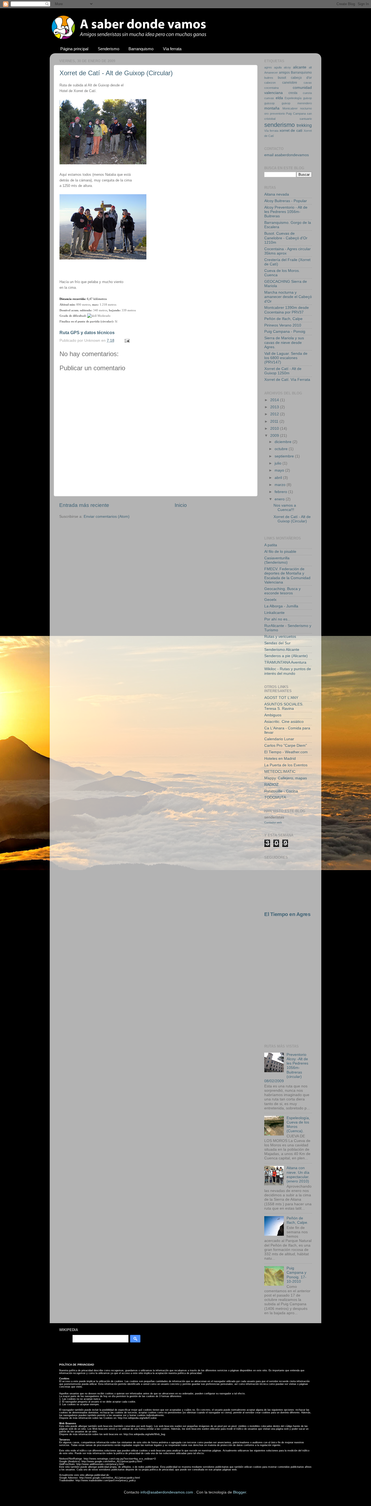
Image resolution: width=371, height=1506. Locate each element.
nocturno (306, 108)
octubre (282, 449)
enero (280, 499)
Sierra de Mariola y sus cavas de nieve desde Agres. (284, 342)
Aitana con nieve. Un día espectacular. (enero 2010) (298, 1174)
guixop (286, 103)
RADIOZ (271, 785)
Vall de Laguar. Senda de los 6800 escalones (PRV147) (285, 358)
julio (278, 463)
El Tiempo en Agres (287, 914)
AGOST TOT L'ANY (281, 698)
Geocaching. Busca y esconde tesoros (282, 591)
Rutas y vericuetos (280, 637)
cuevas (269, 98)
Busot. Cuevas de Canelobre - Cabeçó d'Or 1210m (285, 237)
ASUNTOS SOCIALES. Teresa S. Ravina (283, 706)
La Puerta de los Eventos (285, 765)
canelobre (289, 82)
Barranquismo (140, 48)
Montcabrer (290, 108)
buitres (268, 77)
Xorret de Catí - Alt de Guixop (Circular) (116, 73)
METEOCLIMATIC (279, 772)
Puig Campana (296, 113)
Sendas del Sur (277, 643)
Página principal (74, 48)
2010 (275, 428)
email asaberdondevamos (286, 155)
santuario (306, 118)
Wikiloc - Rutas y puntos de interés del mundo (287, 671)
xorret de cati (291, 130)
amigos (284, 72)
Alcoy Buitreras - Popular (285, 201)
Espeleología (293, 98)
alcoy (287, 67)
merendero (304, 103)
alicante (299, 67)
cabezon (270, 82)
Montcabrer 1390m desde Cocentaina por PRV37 (286, 310)
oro (266, 113)
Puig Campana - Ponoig (284, 332)
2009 (275, 436)
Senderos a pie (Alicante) (286, 656)
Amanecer (271, 72)
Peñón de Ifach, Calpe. (297, 1220)
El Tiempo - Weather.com (286, 752)
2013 (275, 407)
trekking (304, 125)
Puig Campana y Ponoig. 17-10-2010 (296, 1275)
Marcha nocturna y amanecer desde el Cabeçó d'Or (288, 296)
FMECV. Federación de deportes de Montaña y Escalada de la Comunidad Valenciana (287, 575)
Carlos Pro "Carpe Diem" (285, 745)
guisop (307, 98)
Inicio (181, 505)
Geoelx (270, 600)
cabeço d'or (301, 78)
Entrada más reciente (84, 505)
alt (310, 67)
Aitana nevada (276, 194)
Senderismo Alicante (281, 650)
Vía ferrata (172, 48)
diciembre (284, 442)
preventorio (277, 113)
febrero (281, 492)
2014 (275, 400)
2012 (275, 414)
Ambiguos (272, 715)
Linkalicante (274, 613)
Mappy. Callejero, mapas (285, 778)
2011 (274, 421)
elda (279, 98)
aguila (278, 67)
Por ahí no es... (277, 619)
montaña (271, 108)
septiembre (285, 456)
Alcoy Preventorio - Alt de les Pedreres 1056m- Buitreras (285, 211)
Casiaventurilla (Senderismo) (277, 560)
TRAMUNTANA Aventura (285, 662)
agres (268, 67)
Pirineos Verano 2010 (282, 325)
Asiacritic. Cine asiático (284, 722)
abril (279, 478)
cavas (308, 82)
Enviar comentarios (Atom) (107, 516)
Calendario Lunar (279, 739)
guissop (269, 103)
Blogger (239, 1492)
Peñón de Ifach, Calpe (283, 319)
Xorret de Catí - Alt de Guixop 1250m (282, 371)
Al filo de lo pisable (280, 552)
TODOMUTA (275, 797)
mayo (280, 470)
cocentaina (271, 87)
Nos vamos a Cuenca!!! (284, 507)
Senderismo (108, 48)
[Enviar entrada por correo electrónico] (126, 340)
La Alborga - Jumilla (281, 606)
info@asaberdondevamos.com (167, 1492)
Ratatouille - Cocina (281, 791)
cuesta (307, 93)
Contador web (273, 822)
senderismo (279, 124)
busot (282, 78)
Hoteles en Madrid (280, 759)
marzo (281, 485)
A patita (270, 545)
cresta (292, 93)
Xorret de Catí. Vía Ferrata (287, 380)
